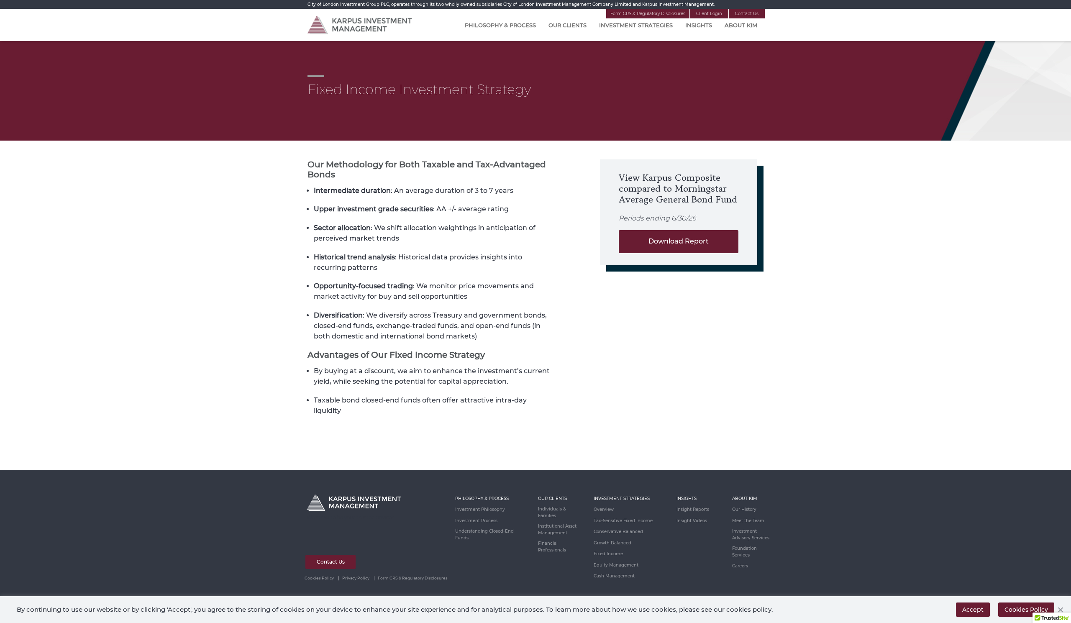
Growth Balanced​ (612, 543)
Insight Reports (692, 509)
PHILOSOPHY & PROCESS (482, 498)
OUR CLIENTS (552, 498)
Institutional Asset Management (557, 529)
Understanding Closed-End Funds (484, 534)
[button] (1060, 609)
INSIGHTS (686, 498)
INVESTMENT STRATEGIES (622, 498)
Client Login (709, 13)
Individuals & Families (552, 512)
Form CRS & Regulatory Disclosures (647, 13)
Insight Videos (691, 520)
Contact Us (746, 13)
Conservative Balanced (618, 531)
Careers (740, 566)
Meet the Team (748, 520)
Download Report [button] (678, 241)
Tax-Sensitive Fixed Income (623, 520)
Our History (744, 509)
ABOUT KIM (744, 498)
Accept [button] (973, 609)
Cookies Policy (319, 578)
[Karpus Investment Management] (359, 24)
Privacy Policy (355, 578)
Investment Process (476, 520)
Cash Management (614, 576)
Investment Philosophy (480, 509)
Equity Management (616, 565)
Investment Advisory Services (750, 534)
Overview (604, 509)
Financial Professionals (552, 547)
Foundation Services (744, 552)
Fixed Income (608, 553)
